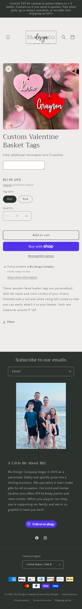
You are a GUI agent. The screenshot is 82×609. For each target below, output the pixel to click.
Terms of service (42, 600)
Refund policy (69, 594)
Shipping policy (63, 600)
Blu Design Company (25, 594)
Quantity (8, 208)
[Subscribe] (69, 371)
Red (9, 199)
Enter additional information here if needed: (33, 155)
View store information (22, 277)
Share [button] (11, 322)
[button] (8, 37)
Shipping (7, 185)
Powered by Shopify (48, 594)
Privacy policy (22, 600)
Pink (25, 199)
